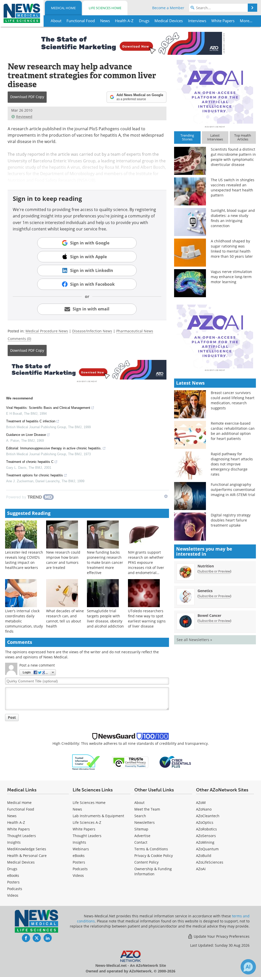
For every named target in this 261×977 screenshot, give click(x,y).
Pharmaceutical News (134, 331)
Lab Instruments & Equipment (98, 815)
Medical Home (63, 8)
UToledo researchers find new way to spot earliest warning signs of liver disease (147, 618)
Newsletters (144, 822)
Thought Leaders (21, 835)
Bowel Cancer (209, 615)
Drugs (12, 868)
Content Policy (146, 862)
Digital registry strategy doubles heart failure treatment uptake (231, 520)
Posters (13, 882)
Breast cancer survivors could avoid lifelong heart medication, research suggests (232, 400)
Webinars (81, 848)
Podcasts (14, 888)
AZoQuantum (207, 848)
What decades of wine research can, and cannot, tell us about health (65, 618)
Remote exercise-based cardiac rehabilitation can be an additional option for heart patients (233, 431)
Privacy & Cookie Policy (153, 855)
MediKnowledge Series (26, 848)
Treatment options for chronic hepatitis (34, 475)
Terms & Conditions (151, 848)
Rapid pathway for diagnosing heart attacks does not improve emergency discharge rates (232, 464)
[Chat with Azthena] (248, 966)
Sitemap (141, 829)
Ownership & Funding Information (153, 871)
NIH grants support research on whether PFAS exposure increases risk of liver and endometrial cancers (146, 565)
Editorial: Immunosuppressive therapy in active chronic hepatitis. (54, 448)
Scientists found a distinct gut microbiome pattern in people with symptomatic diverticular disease (233, 157)
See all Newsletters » (194, 639)
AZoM (201, 802)
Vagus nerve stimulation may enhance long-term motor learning (231, 276)
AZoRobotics (206, 829)
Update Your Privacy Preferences (221, 936)
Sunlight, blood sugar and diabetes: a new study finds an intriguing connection (233, 218)
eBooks (13, 875)
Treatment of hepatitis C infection (30, 421)
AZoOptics (204, 822)
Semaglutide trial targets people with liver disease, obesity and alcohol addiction (105, 618)
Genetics (205, 590)
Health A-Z (16, 822)
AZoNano (204, 809)
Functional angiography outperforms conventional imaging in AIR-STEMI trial (233, 489)
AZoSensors (206, 835)
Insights (14, 842)
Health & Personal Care (27, 855)
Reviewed (24, 116)
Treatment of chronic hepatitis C (30, 462)
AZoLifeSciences (209, 862)
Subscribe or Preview (214, 571)
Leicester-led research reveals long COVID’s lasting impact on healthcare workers (24, 560)
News (12, 815)
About (139, 802)
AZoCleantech (207, 815)
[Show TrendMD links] (166, 496)
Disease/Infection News (92, 331)
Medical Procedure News (46, 331)
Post (12, 717)
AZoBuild (203, 855)
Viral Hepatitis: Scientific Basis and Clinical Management (48, 408)
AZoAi (201, 868)
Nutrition (206, 566)
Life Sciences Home (105, 8)
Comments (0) (19, 338)
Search (140, 815)
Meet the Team (147, 809)
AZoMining (205, 842)
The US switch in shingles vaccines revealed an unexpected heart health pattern (232, 187)
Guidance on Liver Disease (26, 435)
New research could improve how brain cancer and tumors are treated (63, 560)
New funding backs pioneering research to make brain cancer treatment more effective (105, 562)
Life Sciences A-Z (87, 822)
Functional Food (20, 809)
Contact (140, 842)
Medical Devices (21, 862)
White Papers (18, 829)
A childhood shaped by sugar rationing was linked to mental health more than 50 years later (232, 249)
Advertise (142, 835)
